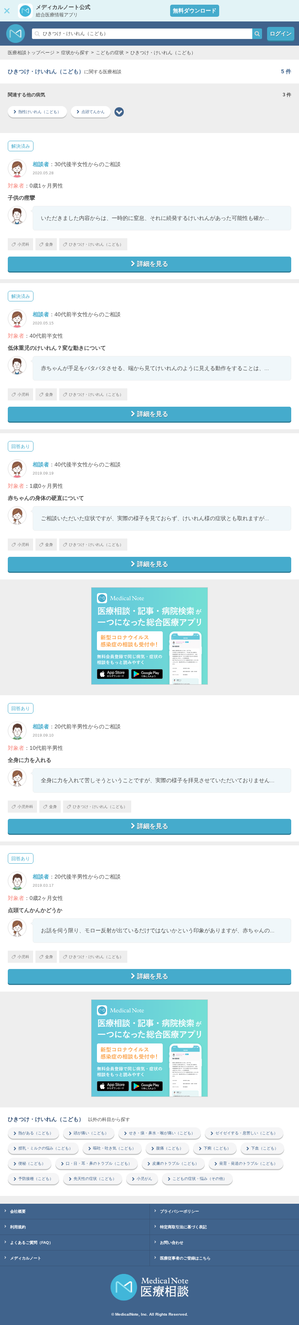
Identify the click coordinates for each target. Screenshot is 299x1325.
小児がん (144, 1178)
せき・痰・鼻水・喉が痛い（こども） (162, 1133)
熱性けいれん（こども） (39, 112)
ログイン (281, 33)
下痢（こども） (217, 1148)
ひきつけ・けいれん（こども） (96, 244)
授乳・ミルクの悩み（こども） (45, 1148)
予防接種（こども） (35, 1178)
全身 (49, 244)
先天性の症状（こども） (95, 1178)
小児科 (23, 244)
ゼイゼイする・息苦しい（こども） (246, 1133)
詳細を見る (152, 263)
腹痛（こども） (169, 1148)
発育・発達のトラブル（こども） (248, 1163)
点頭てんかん (93, 112)
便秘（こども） (32, 1163)
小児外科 (25, 806)
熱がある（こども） (35, 1133)
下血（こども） (264, 1148)
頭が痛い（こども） (91, 1133)
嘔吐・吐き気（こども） (114, 1148)
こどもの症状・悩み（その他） (199, 1178)
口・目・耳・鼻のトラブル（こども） (99, 1163)
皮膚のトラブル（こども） (175, 1163)
